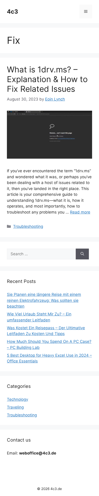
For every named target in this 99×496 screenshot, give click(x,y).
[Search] (82, 254)
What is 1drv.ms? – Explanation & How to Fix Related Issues (47, 79)
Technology (17, 399)
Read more (80, 212)
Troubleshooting (28, 226)
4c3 (12, 11)
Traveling (15, 407)
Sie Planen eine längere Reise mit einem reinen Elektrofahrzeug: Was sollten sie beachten (44, 300)
